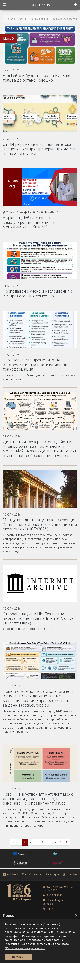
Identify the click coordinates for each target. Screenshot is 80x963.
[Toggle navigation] (5, 5)
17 (54, 842)
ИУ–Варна (40, 5)
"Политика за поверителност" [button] (25, 948)
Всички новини (39, 19)
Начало (10, 19)
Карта (49, 908)
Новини (22, 19)
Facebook (12, 874)
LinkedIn (36, 874)
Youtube (71, 874)
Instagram (53, 874)
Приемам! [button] (18, 957)
